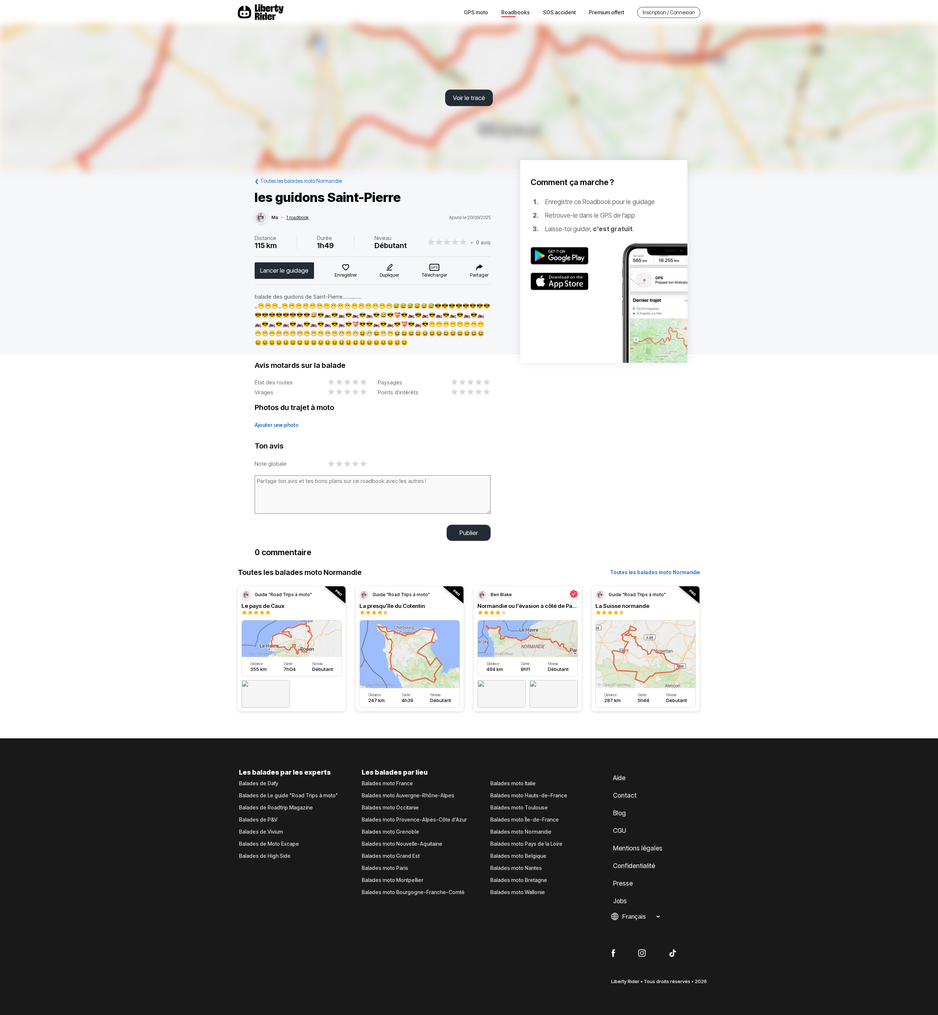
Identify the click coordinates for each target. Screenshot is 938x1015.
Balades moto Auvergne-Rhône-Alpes (408, 795)
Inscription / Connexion (669, 12)
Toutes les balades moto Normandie (655, 572)
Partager (479, 275)
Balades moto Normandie (520, 831)
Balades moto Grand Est (391, 856)
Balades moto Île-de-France (524, 819)
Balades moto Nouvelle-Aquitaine (402, 843)
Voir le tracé (469, 98)
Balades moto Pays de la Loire (526, 843)
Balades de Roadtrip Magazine (276, 807)
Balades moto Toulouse (519, 807)
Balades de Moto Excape (269, 843)
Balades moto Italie (513, 783)
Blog (619, 813)
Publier (468, 532)
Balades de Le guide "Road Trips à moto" (288, 795)
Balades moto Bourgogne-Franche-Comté (413, 892)
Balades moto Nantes (516, 868)
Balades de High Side (265, 856)
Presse (623, 883)
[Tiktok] (673, 953)
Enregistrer (346, 275)
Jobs (620, 901)
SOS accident (559, 12)
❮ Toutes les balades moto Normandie (298, 181)
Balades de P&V (258, 819)
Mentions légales (637, 848)
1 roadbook (297, 217)
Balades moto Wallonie (517, 892)
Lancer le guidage (284, 270)
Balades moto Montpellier (392, 880)
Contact (624, 795)
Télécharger (434, 275)
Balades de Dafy (258, 783)
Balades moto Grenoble (390, 831)
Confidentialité (634, 866)
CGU (619, 830)
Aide (619, 778)
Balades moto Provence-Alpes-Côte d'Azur (414, 819)
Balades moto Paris (385, 868)
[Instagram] (642, 953)
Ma (275, 217)
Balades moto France (387, 783)
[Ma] (261, 217)
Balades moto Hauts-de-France (528, 795)
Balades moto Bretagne (518, 880)
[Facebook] (613, 953)
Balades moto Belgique (518, 856)
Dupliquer (389, 275)
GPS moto (476, 12)
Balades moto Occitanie (390, 807)
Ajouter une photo (277, 425)
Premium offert (606, 12)
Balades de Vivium (261, 831)
